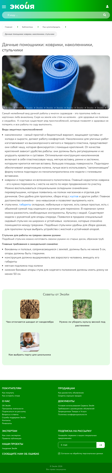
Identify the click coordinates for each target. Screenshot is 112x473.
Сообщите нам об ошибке (20, 453)
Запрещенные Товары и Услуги (72, 411)
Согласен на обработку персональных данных (82, 453)
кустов (74, 196)
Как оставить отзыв (11, 395)
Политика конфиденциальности (72, 414)
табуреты (25, 204)
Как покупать (8, 392)
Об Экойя (6, 405)
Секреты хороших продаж (70, 395)
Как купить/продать (51, 27)
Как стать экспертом (11, 435)
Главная (8, 27)
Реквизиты (7, 423)
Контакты (6, 420)
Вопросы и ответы (10, 414)
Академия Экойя (9, 448)
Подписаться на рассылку (14, 411)
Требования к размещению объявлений (76, 408)
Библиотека (27, 27)
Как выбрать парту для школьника (30, 354)
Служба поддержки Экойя (14, 417)
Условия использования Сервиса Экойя (76, 405)
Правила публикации (11, 438)
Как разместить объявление (71, 392)
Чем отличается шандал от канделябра (30, 321)
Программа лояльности (12, 408)
